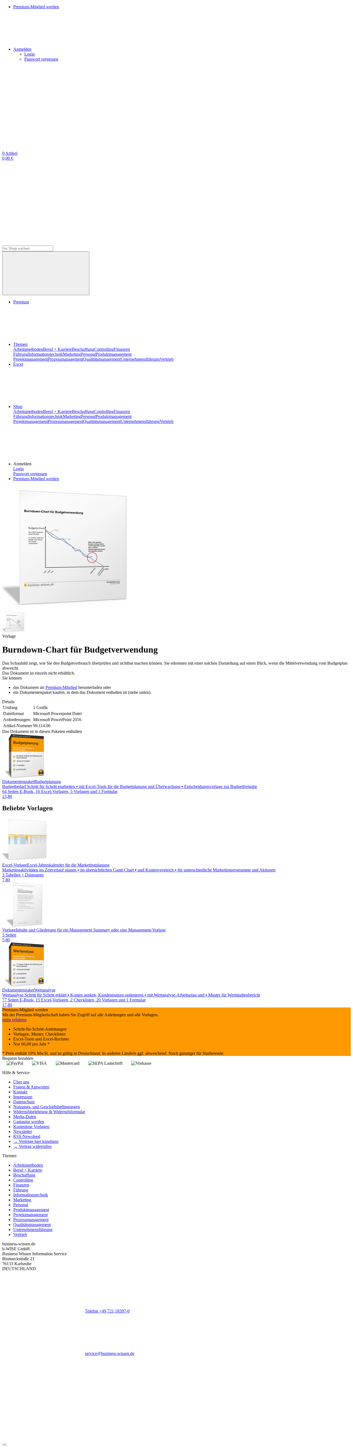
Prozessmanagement (65, 359)
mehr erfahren (14, 1019)
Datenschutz (24, 1101)
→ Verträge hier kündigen (35, 1141)
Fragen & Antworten (31, 1087)
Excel (18, 364)
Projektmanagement (30, 359)
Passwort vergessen (41, 59)
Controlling (104, 349)
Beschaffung (83, 349)
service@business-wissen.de (109, 1353)
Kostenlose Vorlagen (31, 1126)
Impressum (22, 1096)
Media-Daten (24, 1116)
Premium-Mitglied (61, 687)
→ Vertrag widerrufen (32, 1146)
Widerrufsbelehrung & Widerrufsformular (49, 1111)
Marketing (72, 354)
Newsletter (22, 1131)
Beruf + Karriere (57, 349)
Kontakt (20, 1092)
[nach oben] (4, 1445)
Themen (20, 344)
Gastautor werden (28, 1121)
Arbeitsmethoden (28, 349)
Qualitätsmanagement (102, 359)
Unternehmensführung (140, 359)
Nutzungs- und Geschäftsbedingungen (46, 1106)
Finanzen (122, 349)
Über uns (21, 1082)
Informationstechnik (45, 354)
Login (29, 54)
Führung (20, 354)
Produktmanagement (114, 354)
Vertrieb (166, 359)
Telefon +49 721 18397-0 (107, 1311)
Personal (88, 354)
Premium (21, 302)
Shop (17, 406)
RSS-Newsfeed (26, 1136)
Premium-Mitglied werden (36, 478)
